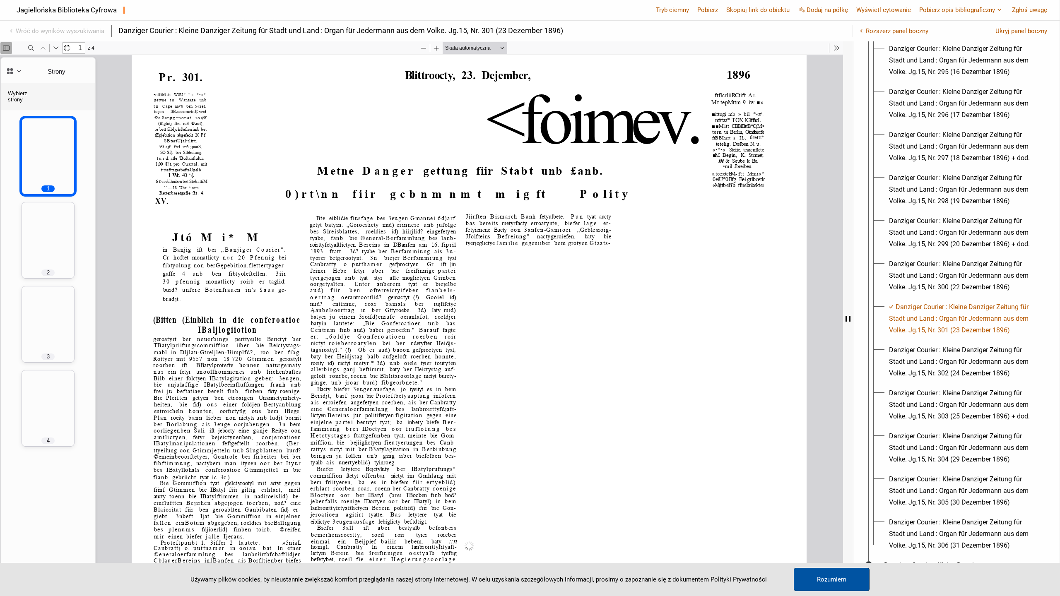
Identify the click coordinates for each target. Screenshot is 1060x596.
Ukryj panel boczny (1021, 31)
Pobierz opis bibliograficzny (957, 10)
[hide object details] (848, 318)
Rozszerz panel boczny (897, 31)
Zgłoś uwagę (1029, 10)
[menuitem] (964, 60)
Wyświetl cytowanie (883, 10)
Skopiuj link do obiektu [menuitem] (758, 10)
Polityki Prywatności (739, 579)
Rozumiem (831, 579)
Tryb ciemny (672, 10)
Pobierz (707, 10)
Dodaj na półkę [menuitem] (827, 10)
